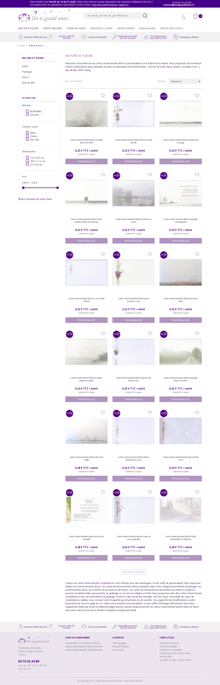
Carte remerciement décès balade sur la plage (181, 141)
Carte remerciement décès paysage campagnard (181, 220)
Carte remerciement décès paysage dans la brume (181, 379)
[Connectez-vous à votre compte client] (176, 17)
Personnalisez (86, 161)
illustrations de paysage (102, 596)
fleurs (169, 66)
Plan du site (166, 656)
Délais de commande (171, 649)
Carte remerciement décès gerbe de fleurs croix (133, 379)
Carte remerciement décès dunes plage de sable (86, 379)
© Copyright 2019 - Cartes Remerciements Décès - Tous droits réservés (110, 681)
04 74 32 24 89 (28, 661)
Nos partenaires (120, 646)
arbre (120, 596)
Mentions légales (168, 646)
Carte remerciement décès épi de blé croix (180, 458)
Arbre (25, 66)
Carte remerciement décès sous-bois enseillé (86, 538)
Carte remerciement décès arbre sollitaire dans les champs (86, 220)
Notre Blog (118, 649)
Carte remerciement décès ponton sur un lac (133, 220)
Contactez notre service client (175, 653)
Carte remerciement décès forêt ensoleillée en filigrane (180, 538)
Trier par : (162, 81)
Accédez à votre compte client (175, 659)
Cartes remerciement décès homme (84, 646)
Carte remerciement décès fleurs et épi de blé (133, 141)
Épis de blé (28, 82)
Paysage (27, 71)
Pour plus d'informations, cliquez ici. (110, 4)
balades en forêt (142, 593)
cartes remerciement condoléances (96, 583)
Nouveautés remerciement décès (82, 643)
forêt (80, 70)
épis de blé (71, 70)
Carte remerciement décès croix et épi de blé (86, 300)
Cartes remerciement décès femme (83, 649)
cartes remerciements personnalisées (123, 603)
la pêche (100, 593)
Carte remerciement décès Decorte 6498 (86, 458)
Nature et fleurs (33, 58)
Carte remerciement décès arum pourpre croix (133, 300)
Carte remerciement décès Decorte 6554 (180, 300)
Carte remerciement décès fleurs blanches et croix (133, 458)
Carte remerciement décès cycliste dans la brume (86, 141)
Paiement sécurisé (169, 643)
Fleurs (25, 77)
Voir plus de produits (133, 571)
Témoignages (119, 643)
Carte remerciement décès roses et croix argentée (133, 538)
